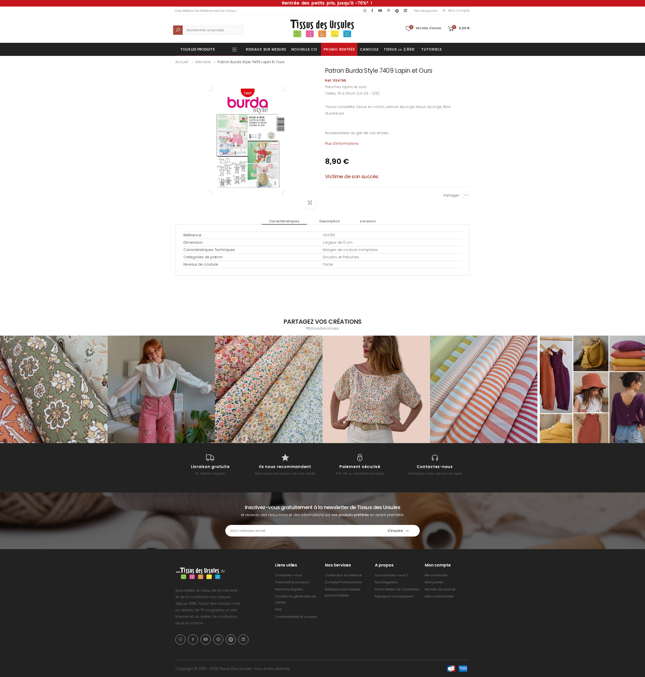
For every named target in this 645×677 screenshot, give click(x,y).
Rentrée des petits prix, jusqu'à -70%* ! (327, 3)
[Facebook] (372, 10)
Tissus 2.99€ (399, 49)
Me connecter (436, 575)
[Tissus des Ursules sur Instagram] (54, 389)
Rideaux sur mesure (266, 49)
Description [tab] (329, 221)
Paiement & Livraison (292, 582)
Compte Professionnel (343, 582)
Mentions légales (289, 589)
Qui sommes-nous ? (391, 575)
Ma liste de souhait (440, 589)
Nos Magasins (425, 10)
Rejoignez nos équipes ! (394, 596)
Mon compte (459, 10)
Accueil (181, 61)
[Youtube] (380, 10)
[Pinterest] (388, 10)
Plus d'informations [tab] (342, 143)
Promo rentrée (339, 49)
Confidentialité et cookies (296, 616)
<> (466, 195)
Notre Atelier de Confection (397, 589)
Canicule (369, 49)
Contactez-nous (288, 575)
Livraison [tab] (368, 221)
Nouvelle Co (304, 49)
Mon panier (434, 582)
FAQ (278, 609)
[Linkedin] (405, 10)
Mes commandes (439, 596)
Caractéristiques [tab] (284, 221)
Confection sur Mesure (343, 575)
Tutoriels (431, 49)
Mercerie (203, 61)
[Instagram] (364, 10)
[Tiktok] (397, 10)
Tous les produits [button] (197, 49)
